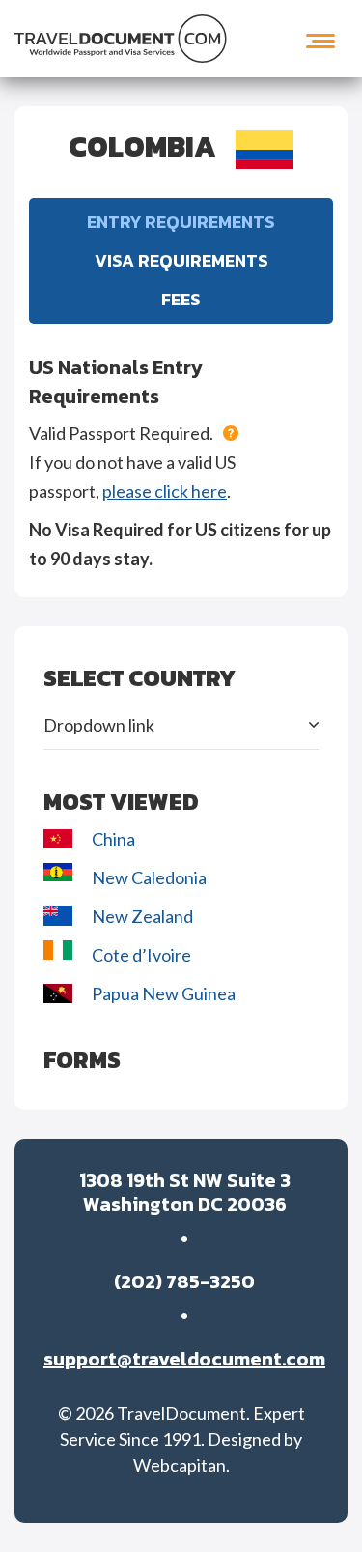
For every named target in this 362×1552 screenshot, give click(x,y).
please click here (164, 491)
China (113, 838)
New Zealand (144, 916)
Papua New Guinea (164, 993)
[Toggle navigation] (320, 38)
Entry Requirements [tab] (181, 222)
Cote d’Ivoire (143, 954)
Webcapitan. (181, 1465)
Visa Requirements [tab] (181, 260)
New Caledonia (149, 877)
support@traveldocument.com (184, 1359)
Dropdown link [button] (98, 724)
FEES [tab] (181, 299)
